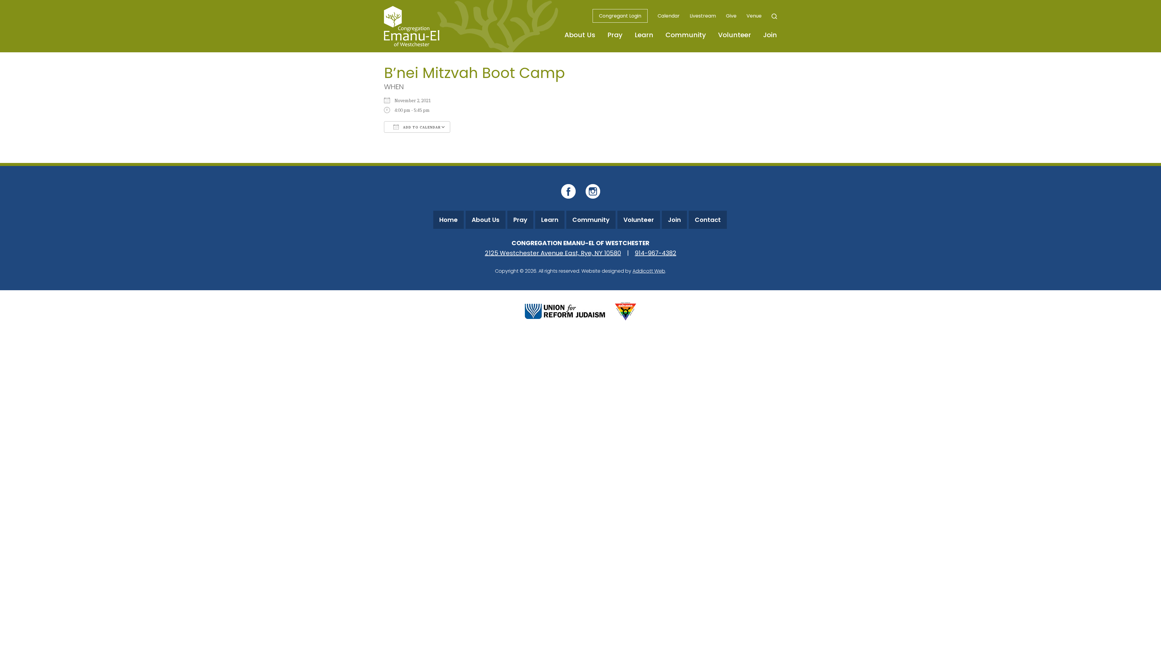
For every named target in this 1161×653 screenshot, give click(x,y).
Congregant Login (620, 15)
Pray (615, 35)
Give (731, 15)
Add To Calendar (421, 127)
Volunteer (734, 35)
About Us (579, 35)
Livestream (703, 15)
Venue (754, 15)
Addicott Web (649, 271)
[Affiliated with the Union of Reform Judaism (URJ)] (565, 311)
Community (685, 35)
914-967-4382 (655, 253)
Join (770, 35)
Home (448, 220)
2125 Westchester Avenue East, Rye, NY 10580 (553, 253)
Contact (708, 220)
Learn (644, 35)
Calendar (669, 15)
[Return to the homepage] (411, 26)
